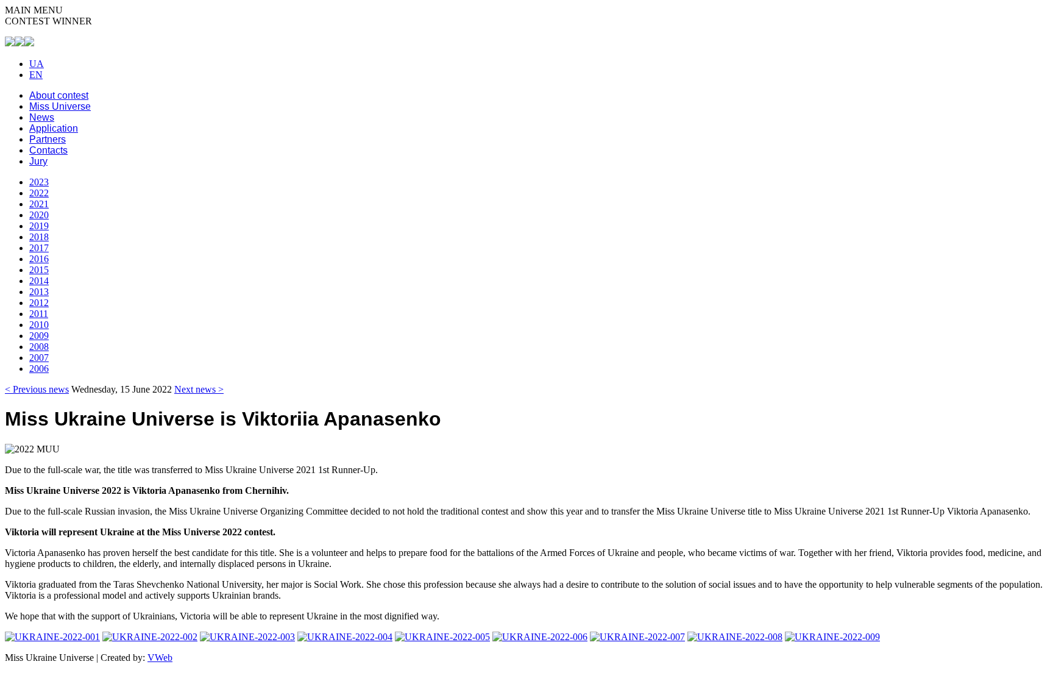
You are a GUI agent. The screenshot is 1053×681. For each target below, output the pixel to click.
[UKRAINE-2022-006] (539, 637)
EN (36, 75)
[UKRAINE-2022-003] (247, 637)
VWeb (159, 657)
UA (36, 64)
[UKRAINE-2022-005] (442, 637)
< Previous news (37, 389)
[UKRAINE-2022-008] (734, 637)
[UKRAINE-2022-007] (637, 637)
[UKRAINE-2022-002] (149, 637)
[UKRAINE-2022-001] (52, 637)
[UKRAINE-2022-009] (832, 637)
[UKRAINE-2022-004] (344, 637)
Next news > (199, 389)
